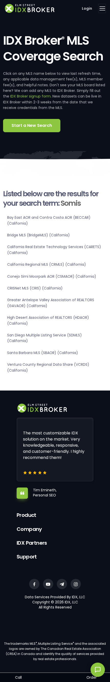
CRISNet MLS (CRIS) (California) (35, 288)
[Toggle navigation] (102, 8)
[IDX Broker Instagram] (76, 584)
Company (29, 529)
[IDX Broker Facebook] (34, 584)
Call (18, 677)
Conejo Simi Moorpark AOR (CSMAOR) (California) (51, 276)
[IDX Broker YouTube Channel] (48, 584)
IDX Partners (32, 542)
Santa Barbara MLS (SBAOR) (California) (42, 352)
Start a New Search (32, 125)
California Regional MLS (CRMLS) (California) (46, 264)
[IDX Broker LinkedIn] (62, 584)
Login (87, 8)
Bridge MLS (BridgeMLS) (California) (38, 235)
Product (26, 515)
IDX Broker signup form (30, 96)
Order (91, 677)
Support (27, 556)
